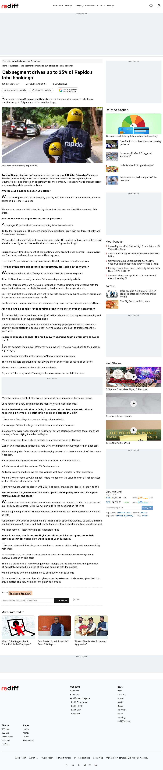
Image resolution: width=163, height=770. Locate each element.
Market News (7, 737)
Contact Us (98, 758)
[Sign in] (159, 5)
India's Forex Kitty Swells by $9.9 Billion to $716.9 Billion (134, 255)
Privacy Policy (47, 758)
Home (55, 6)
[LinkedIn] (96, 765)
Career (26, 737)
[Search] (151, 5)
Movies (120, 698)
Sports (120, 702)
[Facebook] (78, 765)
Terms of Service (63, 758)
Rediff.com (118, 758)
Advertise (33, 758)
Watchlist (6, 740)
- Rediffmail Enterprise (79, 698)
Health (26, 729)
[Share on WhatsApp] (67, 765)
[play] (133, 377)
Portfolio (5, 744)
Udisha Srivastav (11, 84)
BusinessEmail (90, 6)
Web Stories (113, 363)
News (67, 6)
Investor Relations (82, 758)
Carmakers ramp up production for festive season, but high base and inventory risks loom (133, 262)
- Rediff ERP (75, 714)
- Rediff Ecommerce (78, 702)
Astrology (121, 717)
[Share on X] (73, 765)
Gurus (99, 6)
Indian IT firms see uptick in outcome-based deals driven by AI (132, 277)
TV (104, 6)
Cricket (120, 706)
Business (14, 66)
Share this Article (43, 90)
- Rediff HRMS (76, 706)
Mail (61, 6)
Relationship (28, 740)
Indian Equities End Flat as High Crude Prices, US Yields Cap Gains (134, 248)
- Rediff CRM (75, 710)
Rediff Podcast (123, 721)
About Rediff (20, 758)
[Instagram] (84, 765)
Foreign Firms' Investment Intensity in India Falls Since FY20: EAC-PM (134, 270)
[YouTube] (90, 765)
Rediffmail (74, 691)
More (109, 6)
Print (77, 599)
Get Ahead (122, 710)
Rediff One (74, 694)
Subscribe (62, 600)
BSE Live (5, 729)
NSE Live (5, 733)
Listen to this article (16, 90)
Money (78, 6)
